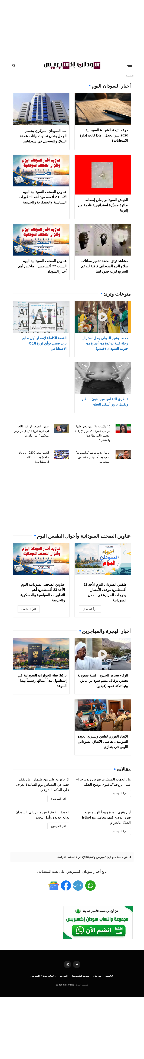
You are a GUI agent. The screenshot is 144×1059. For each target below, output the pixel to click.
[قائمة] (129, 65)
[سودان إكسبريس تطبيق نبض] (78, 885)
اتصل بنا (64, 975)
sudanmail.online (65, 984)
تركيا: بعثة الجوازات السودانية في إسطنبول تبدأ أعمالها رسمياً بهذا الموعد (42, 680)
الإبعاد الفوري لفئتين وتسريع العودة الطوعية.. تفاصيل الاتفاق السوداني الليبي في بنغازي (103, 741)
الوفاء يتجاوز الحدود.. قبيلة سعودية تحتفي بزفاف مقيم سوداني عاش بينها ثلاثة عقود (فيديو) (103, 680)
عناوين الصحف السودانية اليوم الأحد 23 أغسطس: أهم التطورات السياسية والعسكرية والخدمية (43, 197)
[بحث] (14, 65)
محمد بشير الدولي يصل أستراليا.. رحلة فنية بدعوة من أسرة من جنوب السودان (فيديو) (103, 343)
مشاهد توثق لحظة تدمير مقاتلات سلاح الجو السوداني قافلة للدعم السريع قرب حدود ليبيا (104, 266)
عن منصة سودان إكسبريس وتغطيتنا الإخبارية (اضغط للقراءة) (92, 857)
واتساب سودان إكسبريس (43, 975)
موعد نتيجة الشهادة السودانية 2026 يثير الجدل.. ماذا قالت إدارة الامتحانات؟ (104, 135)
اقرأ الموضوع (120, 793)
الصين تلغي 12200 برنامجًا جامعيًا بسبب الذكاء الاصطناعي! (33, 457)
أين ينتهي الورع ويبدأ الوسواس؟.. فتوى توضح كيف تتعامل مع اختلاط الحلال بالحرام (106, 817)
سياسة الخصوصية (80, 975)
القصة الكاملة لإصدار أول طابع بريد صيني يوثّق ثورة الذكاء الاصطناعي (44, 343)
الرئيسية (109, 975)
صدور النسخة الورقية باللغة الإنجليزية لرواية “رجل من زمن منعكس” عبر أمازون (31, 430)
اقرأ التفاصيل (90, 609)
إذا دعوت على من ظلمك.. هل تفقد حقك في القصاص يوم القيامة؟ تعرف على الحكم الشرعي (42, 784)
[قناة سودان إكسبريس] (90, 885)
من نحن (97, 975)
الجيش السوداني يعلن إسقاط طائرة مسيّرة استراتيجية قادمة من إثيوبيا (103, 205)
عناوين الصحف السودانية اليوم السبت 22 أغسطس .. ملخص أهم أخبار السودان (42, 266)
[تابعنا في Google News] (53, 885)
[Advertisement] (72, 29)
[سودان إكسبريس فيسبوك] (66, 885)
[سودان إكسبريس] (72, 65)
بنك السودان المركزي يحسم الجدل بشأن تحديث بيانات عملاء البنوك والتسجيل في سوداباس (43, 135)
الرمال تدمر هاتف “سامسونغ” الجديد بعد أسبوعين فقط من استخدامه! (93, 457)
